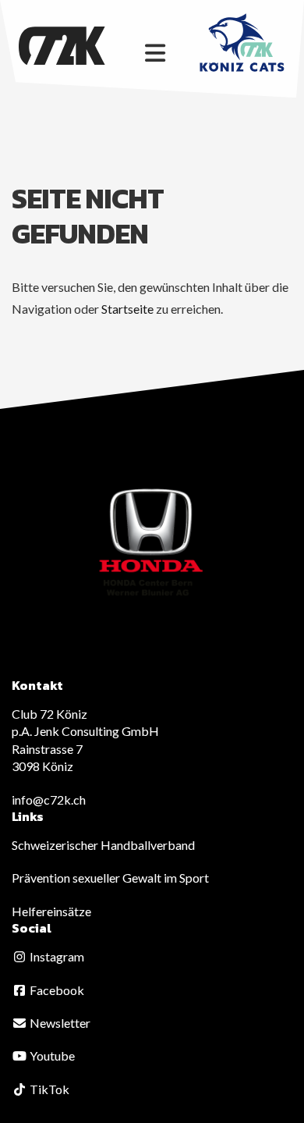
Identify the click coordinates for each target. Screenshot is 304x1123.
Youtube (51, 1055)
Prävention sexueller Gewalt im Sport (110, 877)
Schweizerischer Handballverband (103, 844)
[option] (152, 543)
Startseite (127, 308)
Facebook (55, 990)
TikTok (48, 1089)
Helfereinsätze (51, 911)
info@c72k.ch (49, 799)
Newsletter (58, 1022)
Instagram (55, 956)
